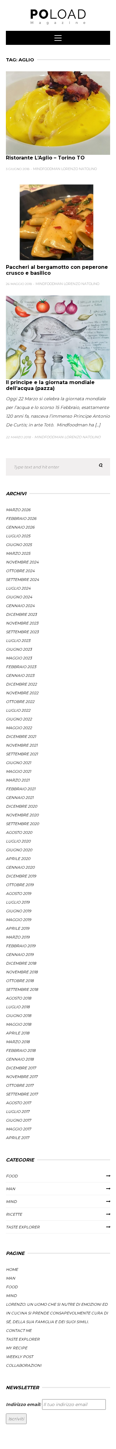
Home (12, 1269)
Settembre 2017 (22, 1094)
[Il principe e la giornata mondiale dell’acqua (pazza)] (58, 337)
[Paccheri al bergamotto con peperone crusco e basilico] (58, 222)
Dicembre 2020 (21, 806)
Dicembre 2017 (21, 1068)
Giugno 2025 (19, 544)
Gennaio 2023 (20, 675)
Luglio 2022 (18, 710)
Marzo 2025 (18, 553)
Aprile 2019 (17, 928)
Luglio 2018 (18, 1007)
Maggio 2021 (18, 771)
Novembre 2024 (22, 562)
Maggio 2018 (18, 1024)
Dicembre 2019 (21, 876)
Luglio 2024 (18, 588)
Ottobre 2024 (20, 570)
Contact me (19, 1330)
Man (10, 1188)
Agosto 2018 (18, 998)
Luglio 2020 (18, 841)
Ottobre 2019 (19, 884)
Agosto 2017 (18, 1102)
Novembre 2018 (22, 972)
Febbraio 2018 (21, 1050)
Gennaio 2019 (19, 954)
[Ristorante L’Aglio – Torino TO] (58, 113)
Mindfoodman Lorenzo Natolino (65, 169)
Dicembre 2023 (21, 614)
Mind (11, 1201)
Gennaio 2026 (20, 527)
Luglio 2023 (18, 640)
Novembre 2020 (22, 815)
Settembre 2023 (22, 631)
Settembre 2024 (22, 579)
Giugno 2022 (19, 719)
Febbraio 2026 (21, 518)
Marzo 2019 (17, 937)
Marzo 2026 (18, 509)
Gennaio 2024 (20, 605)
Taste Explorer (23, 1227)
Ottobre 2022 (20, 701)
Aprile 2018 (17, 1033)
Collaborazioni (23, 1365)
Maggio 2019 (18, 919)
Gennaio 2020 (20, 867)
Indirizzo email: (23, 1404)
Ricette (14, 1214)
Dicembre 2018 (21, 963)
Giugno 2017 (18, 1120)
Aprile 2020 (18, 858)
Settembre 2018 (22, 989)
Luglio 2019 (17, 902)
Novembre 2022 (22, 693)
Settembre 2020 (22, 823)
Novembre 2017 (21, 1076)
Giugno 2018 (18, 1015)
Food (12, 1176)
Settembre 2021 (22, 754)
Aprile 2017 (17, 1137)
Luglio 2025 (18, 536)
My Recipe (16, 1348)
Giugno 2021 (18, 762)
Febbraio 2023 (21, 666)
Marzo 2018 (18, 1041)
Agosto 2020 (19, 832)
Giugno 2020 (19, 850)
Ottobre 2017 (19, 1085)
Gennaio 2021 (19, 797)
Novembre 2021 (21, 745)
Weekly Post (19, 1356)
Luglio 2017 (17, 1111)
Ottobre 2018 (20, 980)
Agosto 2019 (18, 893)
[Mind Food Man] (58, 17)
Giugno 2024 (19, 597)
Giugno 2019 (18, 911)
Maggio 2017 (18, 1129)
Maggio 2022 (19, 727)
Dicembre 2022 (21, 684)
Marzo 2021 (17, 780)
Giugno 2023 (19, 649)
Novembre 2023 (22, 623)
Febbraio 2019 (20, 945)
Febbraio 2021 (20, 788)
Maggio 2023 (19, 658)
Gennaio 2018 (20, 1059)
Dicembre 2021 (21, 736)
